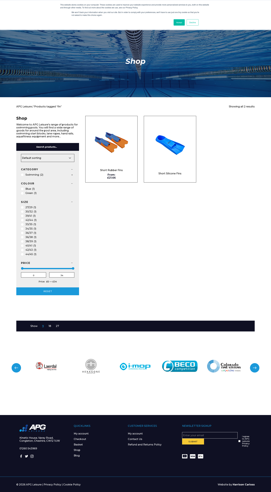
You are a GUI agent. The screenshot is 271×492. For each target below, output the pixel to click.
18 (49, 326)
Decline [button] (192, 22)
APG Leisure (24, 106)
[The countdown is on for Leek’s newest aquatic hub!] (248, 400)
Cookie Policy (72, 484)
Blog (77, 455)
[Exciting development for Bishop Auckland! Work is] (158, 400)
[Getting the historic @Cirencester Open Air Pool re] (67, 400)
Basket (78, 444)
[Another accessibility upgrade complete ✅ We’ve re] (22, 400)
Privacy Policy (52, 484)
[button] (16, 368)
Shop (77, 450)
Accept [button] (179, 22)
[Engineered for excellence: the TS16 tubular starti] (203, 400)
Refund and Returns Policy (145, 444)
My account (81, 433)
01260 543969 (28, 448)
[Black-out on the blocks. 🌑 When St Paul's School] (113, 400)
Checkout (80, 439)
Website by (236, 484)
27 (57, 326)
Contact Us (135, 439)
